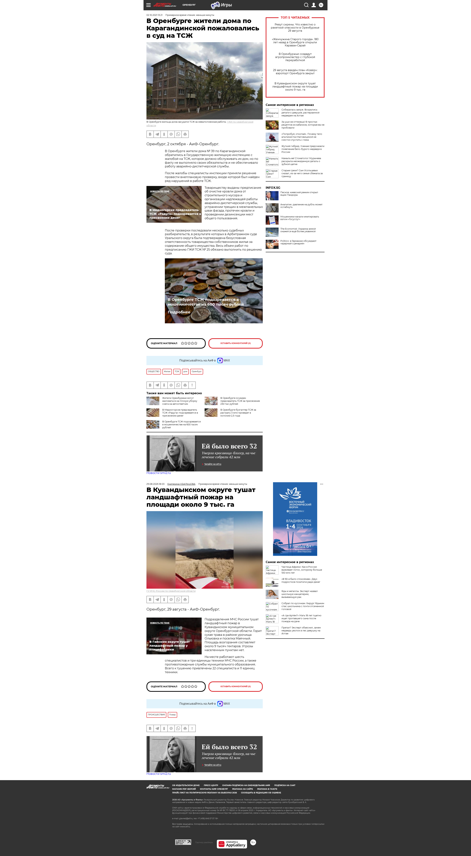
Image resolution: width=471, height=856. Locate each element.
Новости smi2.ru (158, 473)
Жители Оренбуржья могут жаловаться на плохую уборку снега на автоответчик (179, 401)
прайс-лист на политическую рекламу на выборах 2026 (204, 793)
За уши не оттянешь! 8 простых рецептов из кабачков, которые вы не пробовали (302, 124)
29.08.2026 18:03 (155, 484)
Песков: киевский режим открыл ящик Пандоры (299, 193)
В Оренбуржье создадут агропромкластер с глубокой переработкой (295, 57)
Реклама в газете (267, 789)
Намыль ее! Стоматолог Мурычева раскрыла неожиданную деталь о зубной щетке (301, 161)
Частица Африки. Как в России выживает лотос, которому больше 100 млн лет (301, 569)
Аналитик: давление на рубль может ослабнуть (301, 205)
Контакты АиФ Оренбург (214, 789)
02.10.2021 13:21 (154, 15)
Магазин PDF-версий (184, 789)
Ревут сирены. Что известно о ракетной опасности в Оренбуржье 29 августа (295, 27)
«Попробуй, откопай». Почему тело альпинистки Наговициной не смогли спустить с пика (301, 137)
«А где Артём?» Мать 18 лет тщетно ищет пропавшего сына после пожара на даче (301, 618)
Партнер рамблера (204, 842)
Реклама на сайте (242, 789)
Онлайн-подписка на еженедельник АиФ (246, 785)
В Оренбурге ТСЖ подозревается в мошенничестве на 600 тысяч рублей (206, 302)
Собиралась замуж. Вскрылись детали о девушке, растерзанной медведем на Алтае (300, 112)
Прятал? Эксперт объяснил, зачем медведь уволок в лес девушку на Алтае (301, 630)
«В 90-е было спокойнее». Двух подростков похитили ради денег (300, 580)
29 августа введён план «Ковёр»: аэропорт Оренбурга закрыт (295, 72)
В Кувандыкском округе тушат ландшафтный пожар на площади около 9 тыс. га (295, 86)
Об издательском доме (186, 785)
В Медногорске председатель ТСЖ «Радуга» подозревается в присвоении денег (180, 412)
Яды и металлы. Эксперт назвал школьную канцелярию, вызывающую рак (299, 594)
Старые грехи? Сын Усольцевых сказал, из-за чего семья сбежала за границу (302, 173)
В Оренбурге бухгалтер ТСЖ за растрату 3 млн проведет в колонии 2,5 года (238, 412)
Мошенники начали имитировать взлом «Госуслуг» (299, 218)
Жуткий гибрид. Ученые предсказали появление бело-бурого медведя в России (302, 149)
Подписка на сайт (284, 785)
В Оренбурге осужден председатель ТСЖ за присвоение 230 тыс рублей (240, 401)
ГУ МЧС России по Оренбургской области (171, 591)
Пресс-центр (211, 785)
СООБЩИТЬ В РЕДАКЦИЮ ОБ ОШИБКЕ (261, 793)
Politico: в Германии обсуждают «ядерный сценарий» (298, 242)
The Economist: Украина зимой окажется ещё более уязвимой (298, 230)
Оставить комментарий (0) (235, 343)
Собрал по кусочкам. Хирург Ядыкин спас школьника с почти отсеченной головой (302, 606)
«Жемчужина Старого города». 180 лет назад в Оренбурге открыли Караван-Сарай (295, 42)
